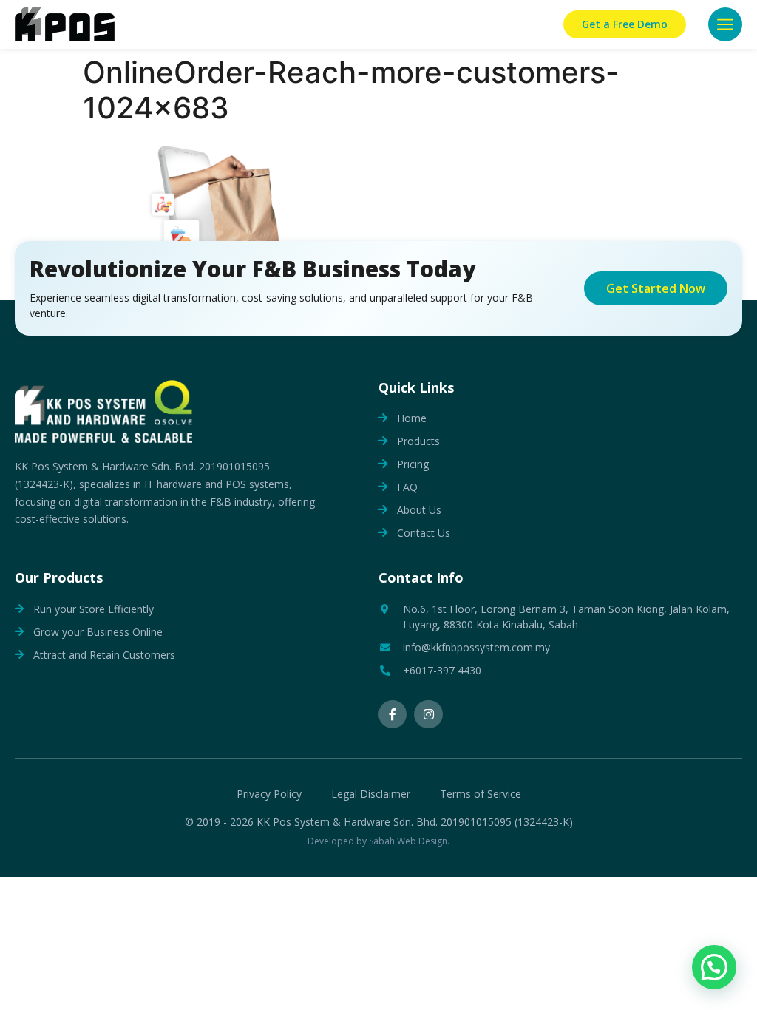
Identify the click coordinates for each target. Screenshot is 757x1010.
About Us (419, 510)
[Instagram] (428, 714)
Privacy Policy (269, 794)
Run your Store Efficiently (93, 609)
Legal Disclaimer (370, 794)
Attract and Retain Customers (104, 655)
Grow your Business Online (98, 632)
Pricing (413, 464)
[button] (725, 24)
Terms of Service (480, 794)
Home (412, 418)
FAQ (407, 487)
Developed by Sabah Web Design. (378, 841)
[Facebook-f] (392, 714)
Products (418, 441)
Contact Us (423, 533)
